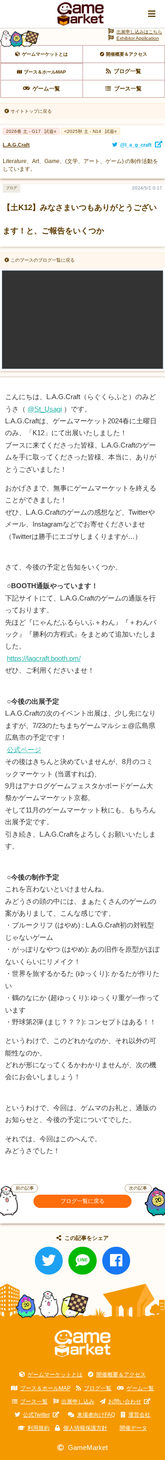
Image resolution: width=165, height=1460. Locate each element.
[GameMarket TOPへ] (82, 1343)
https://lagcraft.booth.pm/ (44, 658)
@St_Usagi (45, 409)
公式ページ (24, 750)
